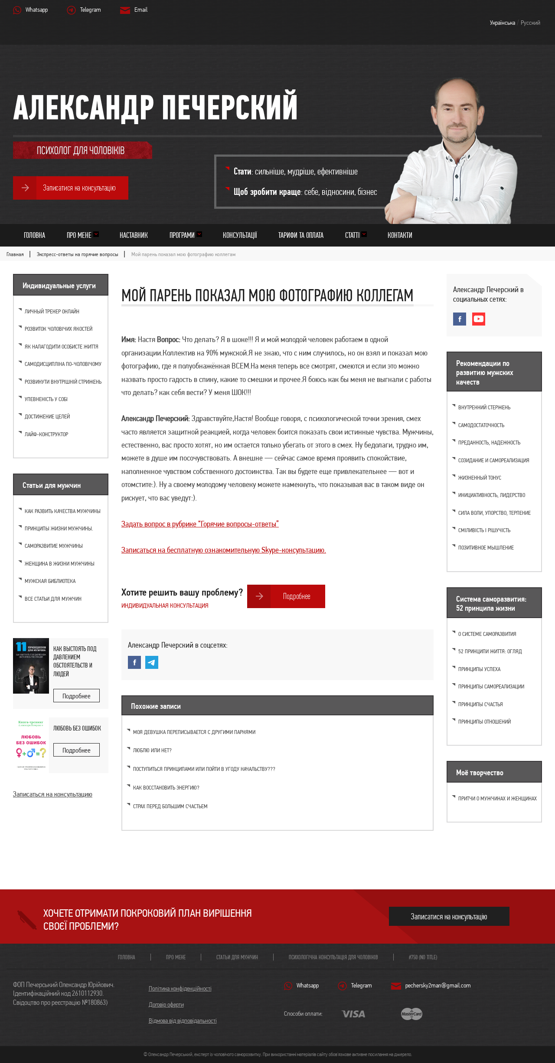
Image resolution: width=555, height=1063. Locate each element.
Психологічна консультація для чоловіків (333, 957)
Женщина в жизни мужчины (60, 563)
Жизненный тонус (479, 477)
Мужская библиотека (50, 581)
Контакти (400, 235)
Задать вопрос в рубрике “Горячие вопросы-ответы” (200, 523)
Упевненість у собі (46, 399)
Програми (182, 235)
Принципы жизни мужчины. (59, 528)
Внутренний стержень (484, 407)
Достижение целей (47, 416)
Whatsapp (37, 9)
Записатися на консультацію (449, 916)
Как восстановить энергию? (166, 787)
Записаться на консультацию (52, 794)
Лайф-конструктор (46, 434)
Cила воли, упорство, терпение (494, 513)
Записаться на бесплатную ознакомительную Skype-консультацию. (223, 549)
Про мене (79, 235)
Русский (530, 22)
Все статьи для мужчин (53, 599)
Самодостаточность (481, 425)
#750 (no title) (423, 957)
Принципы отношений (484, 721)
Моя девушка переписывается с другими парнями (194, 732)
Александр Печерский (155, 107)
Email (140, 9)
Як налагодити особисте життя (61, 346)
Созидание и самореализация (493, 460)
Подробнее (76, 696)
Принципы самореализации (491, 686)
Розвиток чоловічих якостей (58, 329)
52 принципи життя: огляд (490, 651)
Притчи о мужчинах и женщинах (497, 798)
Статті (352, 235)
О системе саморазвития (487, 634)
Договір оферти (166, 1004)
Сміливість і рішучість (484, 530)
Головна (34, 235)
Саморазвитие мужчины (54, 546)
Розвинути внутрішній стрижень (63, 381)
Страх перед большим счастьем (170, 806)
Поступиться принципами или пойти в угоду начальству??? (204, 769)
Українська (502, 22)
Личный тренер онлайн (52, 311)
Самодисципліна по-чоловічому (63, 364)
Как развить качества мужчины (63, 511)
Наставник (134, 235)
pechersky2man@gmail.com (438, 985)
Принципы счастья (480, 704)
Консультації (240, 235)
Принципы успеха (479, 669)
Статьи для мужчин (237, 957)
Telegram (90, 9)
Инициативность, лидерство (491, 495)
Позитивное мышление (486, 547)
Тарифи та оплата (300, 235)
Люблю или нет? (152, 750)
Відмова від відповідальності (183, 1020)
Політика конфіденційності (180, 988)
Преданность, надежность (489, 442)
